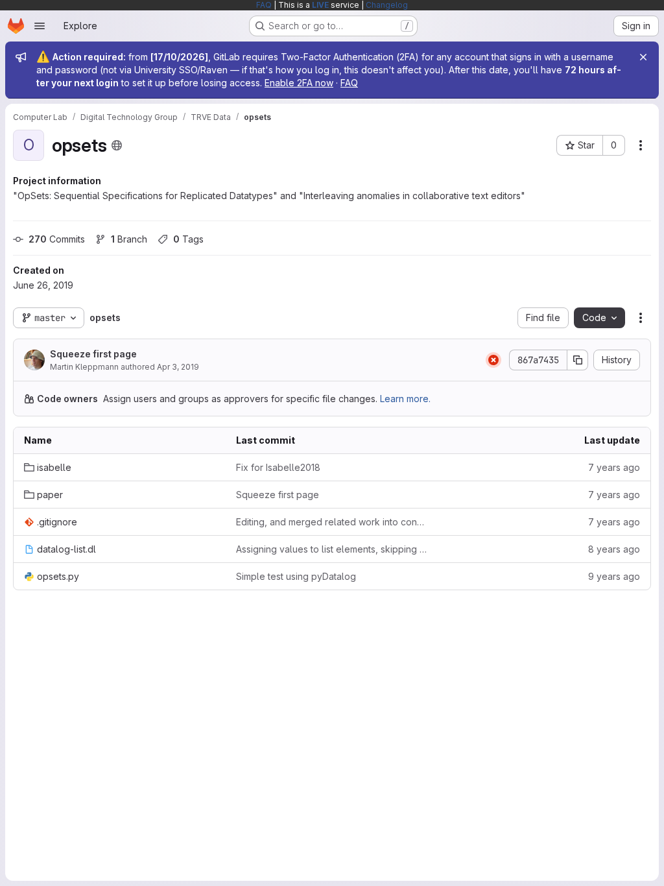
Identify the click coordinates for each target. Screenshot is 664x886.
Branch (129, 239)
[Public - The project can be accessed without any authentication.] (117, 145)
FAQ (264, 5)
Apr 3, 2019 (178, 367)
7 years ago (614, 467)
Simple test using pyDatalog (296, 576)
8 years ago (614, 549)
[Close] (643, 57)
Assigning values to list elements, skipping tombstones (331, 549)
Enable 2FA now (299, 82)
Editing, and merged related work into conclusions (331, 521)
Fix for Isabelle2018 (278, 467)
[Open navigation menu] (39, 26)
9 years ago (614, 576)
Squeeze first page (93, 353)
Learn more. (405, 398)
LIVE (320, 5)
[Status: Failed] (493, 360)
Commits (57, 239)
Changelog (387, 5)
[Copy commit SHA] (577, 360)
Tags (188, 239)
